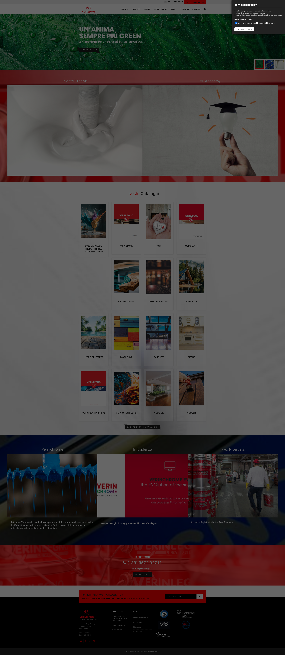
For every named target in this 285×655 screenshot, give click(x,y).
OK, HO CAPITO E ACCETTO (244, 29)
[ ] (243, 19)
